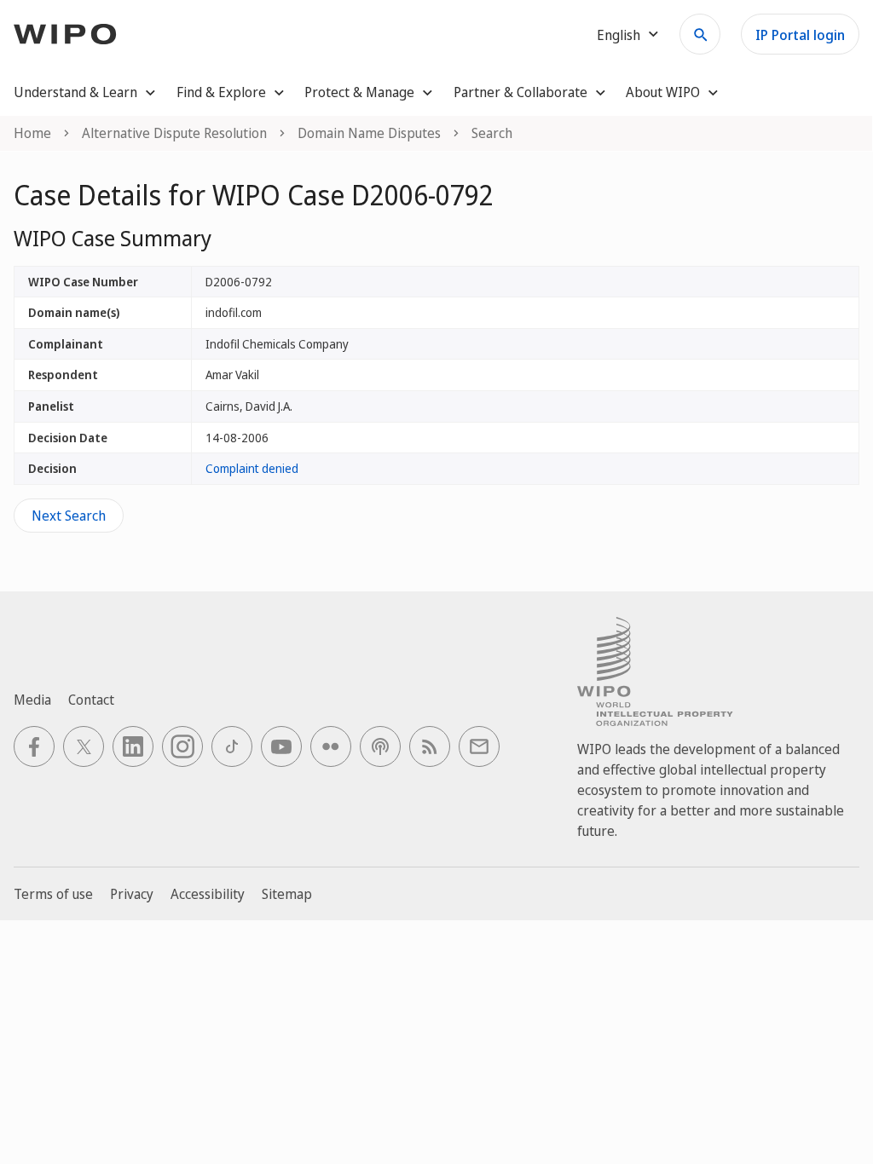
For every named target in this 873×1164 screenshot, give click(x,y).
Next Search (69, 515)
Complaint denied (251, 468)
